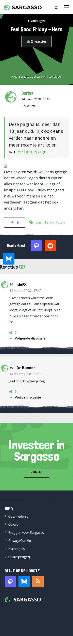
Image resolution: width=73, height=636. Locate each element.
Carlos (27, 93)
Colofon (14, 524)
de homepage (32, 152)
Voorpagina (38, 21)
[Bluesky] (24, 581)
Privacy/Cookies (20, 540)
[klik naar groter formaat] (5, 165)
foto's (60, 222)
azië (38, 222)
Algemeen (30, 105)
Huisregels (16, 548)
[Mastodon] (10, 581)
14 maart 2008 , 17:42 (25, 290)
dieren (49, 222)
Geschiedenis (18, 516)
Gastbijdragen (19, 557)
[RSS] (38, 581)
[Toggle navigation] (66, 7)
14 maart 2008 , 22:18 (25, 374)
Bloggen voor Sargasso (26, 532)
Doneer (36, 472)
